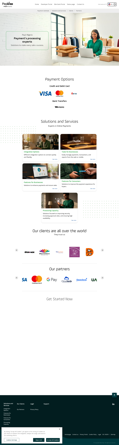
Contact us (75, 434)
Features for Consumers (7, 418)
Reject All (39, 440)
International (101, 4)
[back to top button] (114, 395)
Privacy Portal (84, 434)
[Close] (60, 429)
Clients (71, 11)
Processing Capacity (7, 423)
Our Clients (20, 404)
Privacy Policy (34, 409)
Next (102, 250)
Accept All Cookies (53, 440)
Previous (16, 250)
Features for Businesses (7, 414)
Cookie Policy (93, 434)
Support (46, 404)
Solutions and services (59, 11)
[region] (31, 435)
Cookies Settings (11, 440)
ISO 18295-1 (105, 434)
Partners (79, 11)
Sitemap (113, 434)
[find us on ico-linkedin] (113, 404)
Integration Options (7, 409)
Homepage (68, 434)
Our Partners (20, 409)
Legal (32, 404)
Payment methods (43, 11)
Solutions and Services (8, 404)
